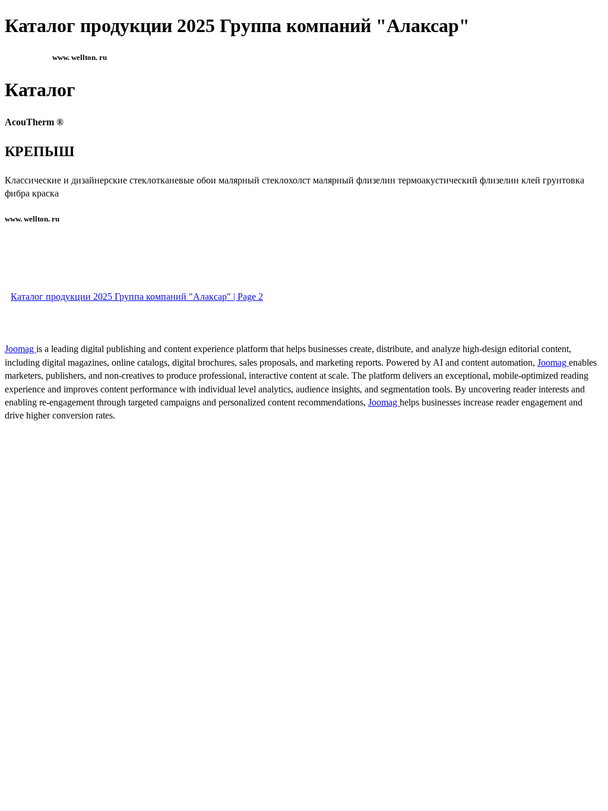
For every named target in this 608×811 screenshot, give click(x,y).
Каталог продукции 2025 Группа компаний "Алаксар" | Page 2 (137, 297)
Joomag (20, 349)
